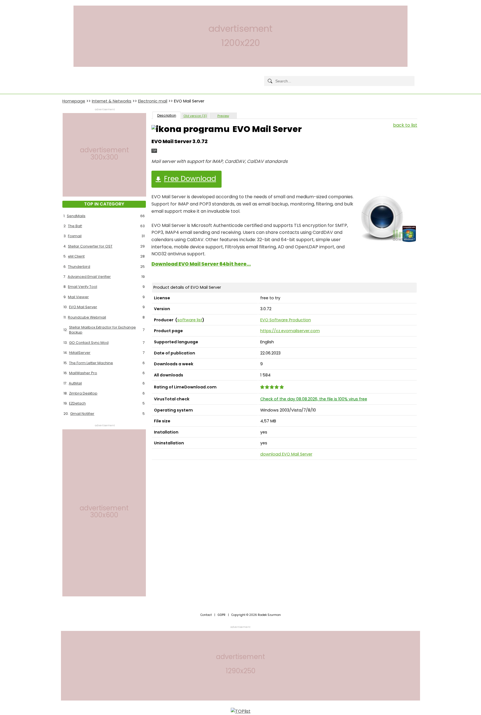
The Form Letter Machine (91, 363)
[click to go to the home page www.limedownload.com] (75, 76)
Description (166, 115)
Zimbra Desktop (83, 393)
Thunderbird (79, 266)
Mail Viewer (78, 297)
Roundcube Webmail (87, 317)
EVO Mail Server (83, 307)
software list (189, 320)
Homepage (73, 101)
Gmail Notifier (82, 413)
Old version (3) (195, 116)
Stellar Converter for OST (90, 246)
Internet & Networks (111, 101)
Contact (206, 615)
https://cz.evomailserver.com (290, 331)
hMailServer (79, 352)
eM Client (76, 256)
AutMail (75, 383)
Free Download (190, 178)
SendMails (76, 216)
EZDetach (77, 403)
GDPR (221, 615)
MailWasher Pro (83, 373)
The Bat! (75, 226)
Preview (223, 116)
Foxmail (75, 236)
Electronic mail (152, 101)
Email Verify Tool (82, 286)
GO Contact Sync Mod (89, 342)
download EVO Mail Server (286, 454)
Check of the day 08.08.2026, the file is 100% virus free (313, 399)
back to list (405, 125)
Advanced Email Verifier (89, 276)
